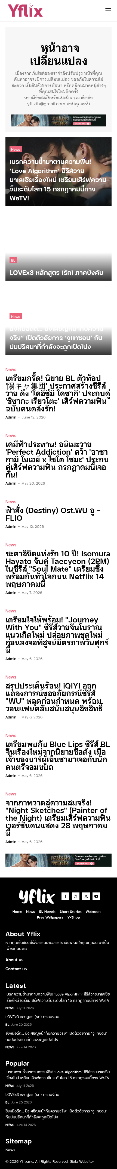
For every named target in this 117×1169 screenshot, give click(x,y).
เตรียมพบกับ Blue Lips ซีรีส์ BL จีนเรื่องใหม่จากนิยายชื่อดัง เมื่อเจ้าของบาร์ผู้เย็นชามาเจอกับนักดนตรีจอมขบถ (57, 755)
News (15, 149)
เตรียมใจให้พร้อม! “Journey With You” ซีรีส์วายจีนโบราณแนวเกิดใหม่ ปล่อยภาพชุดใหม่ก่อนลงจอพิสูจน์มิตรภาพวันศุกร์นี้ (57, 634)
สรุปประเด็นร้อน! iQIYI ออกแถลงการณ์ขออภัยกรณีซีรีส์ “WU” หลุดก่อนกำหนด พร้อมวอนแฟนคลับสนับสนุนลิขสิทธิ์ (54, 696)
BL (13, 260)
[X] (86, 896)
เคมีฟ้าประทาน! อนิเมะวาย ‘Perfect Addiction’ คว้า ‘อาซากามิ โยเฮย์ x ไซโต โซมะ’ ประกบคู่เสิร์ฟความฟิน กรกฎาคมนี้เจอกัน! (57, 459)
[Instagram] (75, 896)
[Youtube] (96, 896)
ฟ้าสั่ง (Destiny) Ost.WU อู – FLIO (53, 513)
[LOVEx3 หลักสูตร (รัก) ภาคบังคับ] (58, 246)
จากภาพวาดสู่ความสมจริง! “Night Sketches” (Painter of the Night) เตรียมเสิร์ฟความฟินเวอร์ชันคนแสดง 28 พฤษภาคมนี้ (58, 817)
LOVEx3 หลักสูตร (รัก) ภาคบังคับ (32, 1016)
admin (10, 417)
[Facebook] (65, 896)
